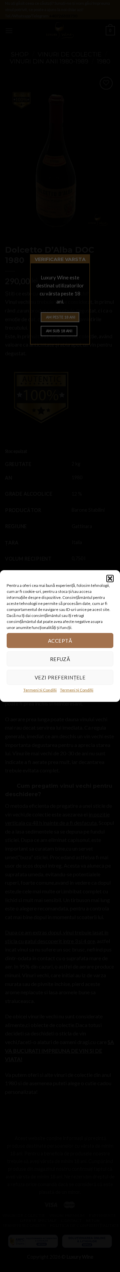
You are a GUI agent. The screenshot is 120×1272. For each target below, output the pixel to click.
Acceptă (60, 640)
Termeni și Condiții (40, 689)
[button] (110, 578)
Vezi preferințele (60, 677)
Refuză (60, 659)
